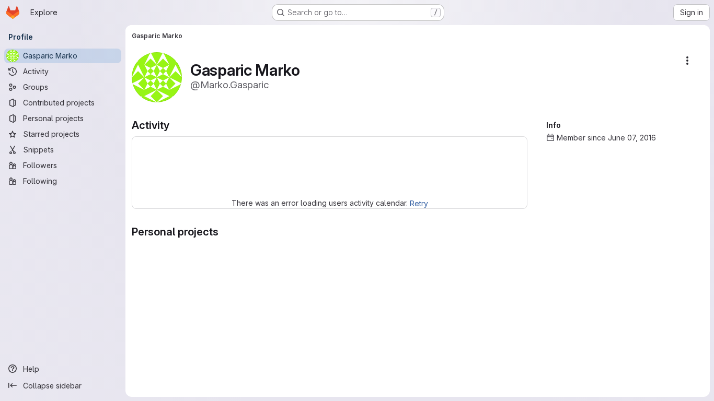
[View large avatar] (157, 76)
